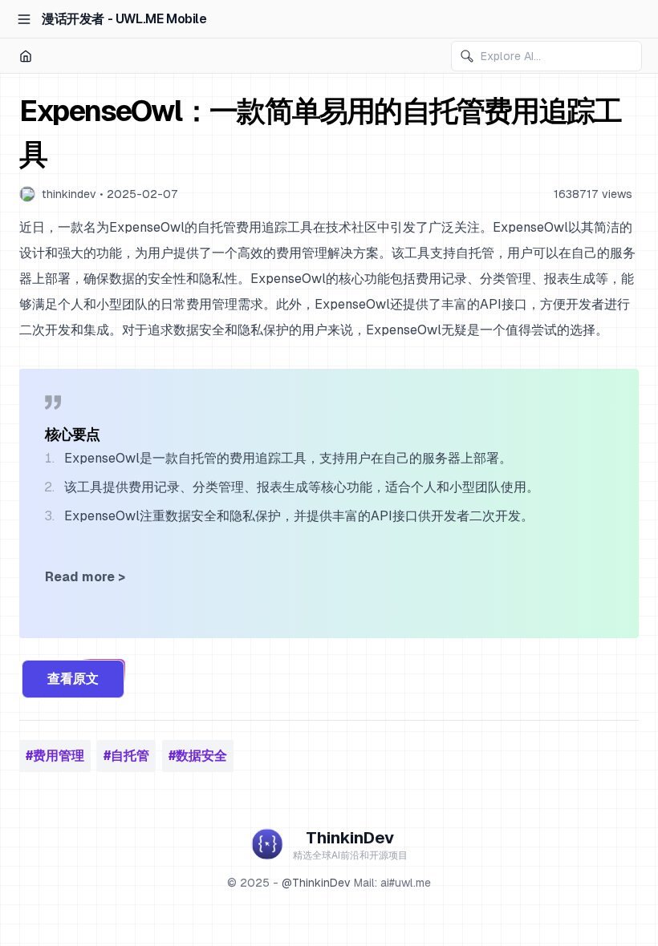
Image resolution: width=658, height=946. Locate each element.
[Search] (467, 56)
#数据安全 (198, 755)
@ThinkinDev (316, 882)
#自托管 (126, 755)
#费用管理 (55, 755)
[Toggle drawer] (24, 19)
